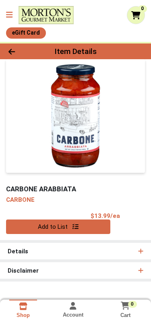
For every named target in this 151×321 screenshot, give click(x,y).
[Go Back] (23, 51)
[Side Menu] (9, 15)
